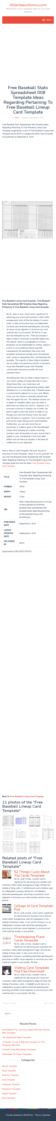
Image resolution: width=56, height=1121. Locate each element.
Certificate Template (11, 1084)
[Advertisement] (28, 54)
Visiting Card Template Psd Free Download (31, 970)
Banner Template (9, 1066)
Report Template (9, 1093)
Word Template (8, 1097)
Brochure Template (10, 1075)
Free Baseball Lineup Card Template (27, 796)
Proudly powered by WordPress (19, 1114)
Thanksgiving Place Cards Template (29, 939)
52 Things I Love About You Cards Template (31, 874)
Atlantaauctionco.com (28, 5)
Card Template (8, 1079)
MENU (49, 20)
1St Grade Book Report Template (16, 1037)
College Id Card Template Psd (33, 908)
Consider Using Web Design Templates (19, 1049)
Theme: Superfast (42, 1114)
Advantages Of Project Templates (17, 1054)
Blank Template (9, 1070)
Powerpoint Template (11, 1088)
